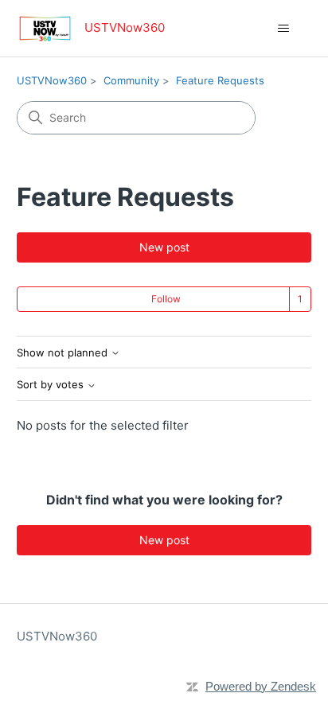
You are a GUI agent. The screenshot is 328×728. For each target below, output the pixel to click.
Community (131, 80)
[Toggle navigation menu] (283, 28)
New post (164, 247)
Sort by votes (52, 385)
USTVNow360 (52, 80)
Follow (166, 299)
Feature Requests (220, 80)
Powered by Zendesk (260, 686)
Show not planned (64, 353)
